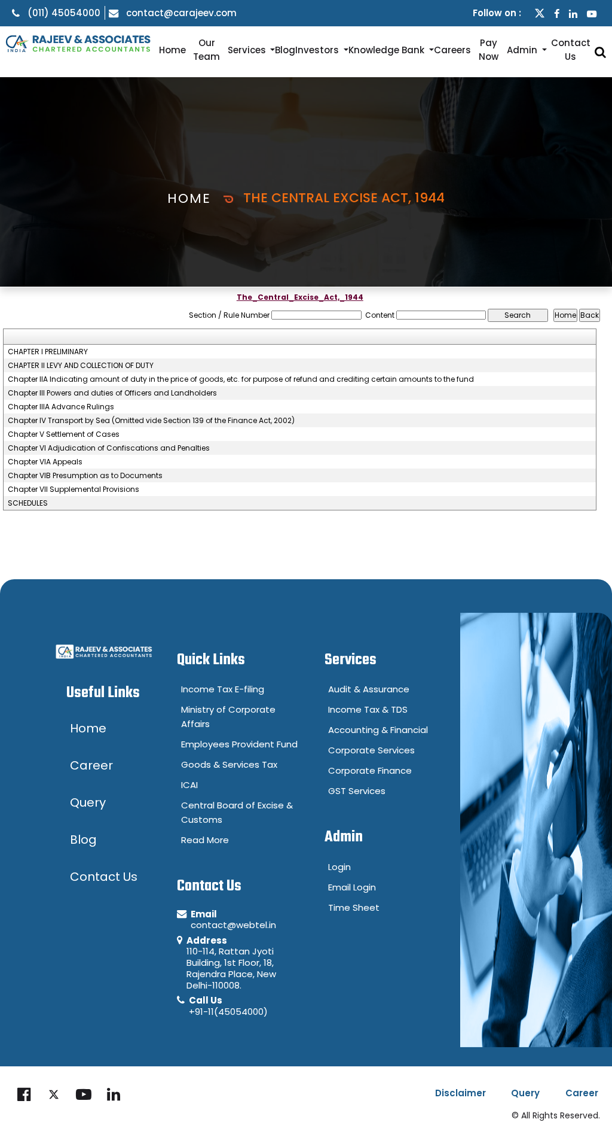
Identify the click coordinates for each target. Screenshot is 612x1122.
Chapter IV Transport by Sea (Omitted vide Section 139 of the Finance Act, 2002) (151, 420)
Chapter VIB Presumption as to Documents (85, 476)
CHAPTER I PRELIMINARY (48, 352)
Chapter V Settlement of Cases (64, 434)
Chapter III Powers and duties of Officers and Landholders (112, 393)
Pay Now (488, 50)
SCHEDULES (28, 503)
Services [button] (248, 50)
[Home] (76, 43)
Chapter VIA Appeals (45, 462)
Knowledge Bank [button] (387, 50)
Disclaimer (460, 1093)
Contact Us (570, 50)
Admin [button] (523, 50)
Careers (452, 50)
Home (172, 50)
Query (525, 1093)
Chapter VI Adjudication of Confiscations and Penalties (109, 448)
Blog (285, 50)
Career (581, 1093)
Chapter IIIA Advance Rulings (61, 407)
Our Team (206, 50)
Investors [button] (318, 50)
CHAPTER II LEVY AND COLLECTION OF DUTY (81, 365)
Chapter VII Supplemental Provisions (73, 489)
